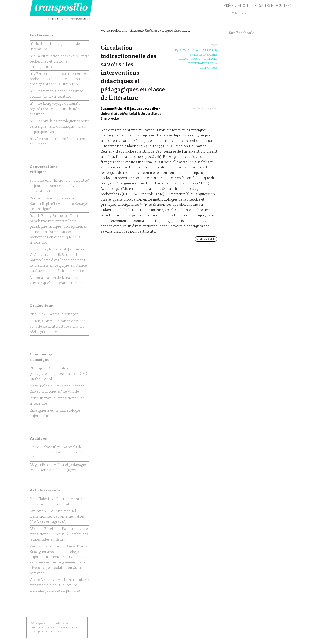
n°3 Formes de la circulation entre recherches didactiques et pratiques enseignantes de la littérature (195, 59)
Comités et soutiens (273, 6)
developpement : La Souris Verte (48, 631)
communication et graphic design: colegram (54, 627)
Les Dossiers (41, 35)
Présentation (236, 6)
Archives (38, 439)
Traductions (41, 306)
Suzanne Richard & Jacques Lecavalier (129, 109)
